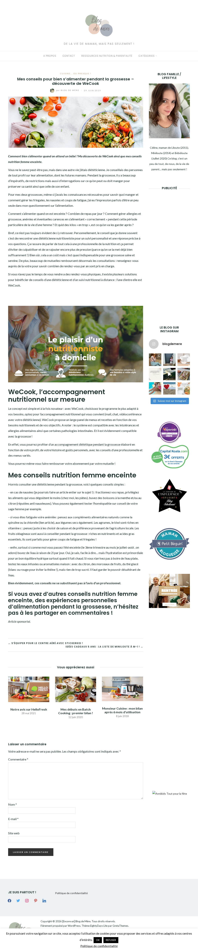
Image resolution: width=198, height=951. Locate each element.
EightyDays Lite (99, 925)
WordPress (74, 925)
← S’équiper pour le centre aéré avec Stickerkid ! (45, 643)
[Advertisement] (173, 252)
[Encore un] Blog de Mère (76, 921)
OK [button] (98, 940)
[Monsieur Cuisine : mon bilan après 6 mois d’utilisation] (122, 688)
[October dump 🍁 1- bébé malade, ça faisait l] (155, 359)
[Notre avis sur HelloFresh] (28, 689)
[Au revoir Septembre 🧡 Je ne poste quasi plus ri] (169, 359)
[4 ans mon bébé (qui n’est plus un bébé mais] (184, 374)
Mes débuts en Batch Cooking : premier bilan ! (75, 711)
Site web (14, 833)
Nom (12, 804)
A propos (49, 55)
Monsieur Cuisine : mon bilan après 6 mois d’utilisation (122, 710)
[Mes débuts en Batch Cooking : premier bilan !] (75, 689)
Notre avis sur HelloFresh (28, 709)
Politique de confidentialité (71, 893)
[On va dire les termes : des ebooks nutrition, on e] (184, 359)
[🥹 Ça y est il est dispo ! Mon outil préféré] (155, 374)
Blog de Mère (68, 90)
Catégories (147, 55)
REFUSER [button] (111, 940)
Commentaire (18, 759)
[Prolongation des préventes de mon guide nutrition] (184, 388)
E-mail (13, 819)
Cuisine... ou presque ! (75, 73)
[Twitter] (18, 900)
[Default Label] (35, 900)
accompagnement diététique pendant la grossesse (87, 444)
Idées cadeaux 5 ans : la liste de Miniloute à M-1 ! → (104, 646)
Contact (69, 55)
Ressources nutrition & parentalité (106, 55)
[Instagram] (27, 900)
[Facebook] (9, 900)
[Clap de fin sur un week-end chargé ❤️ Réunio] (155, 388)
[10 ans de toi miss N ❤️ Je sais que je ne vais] (169, 374)
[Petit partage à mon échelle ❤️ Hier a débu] (169, 388)
